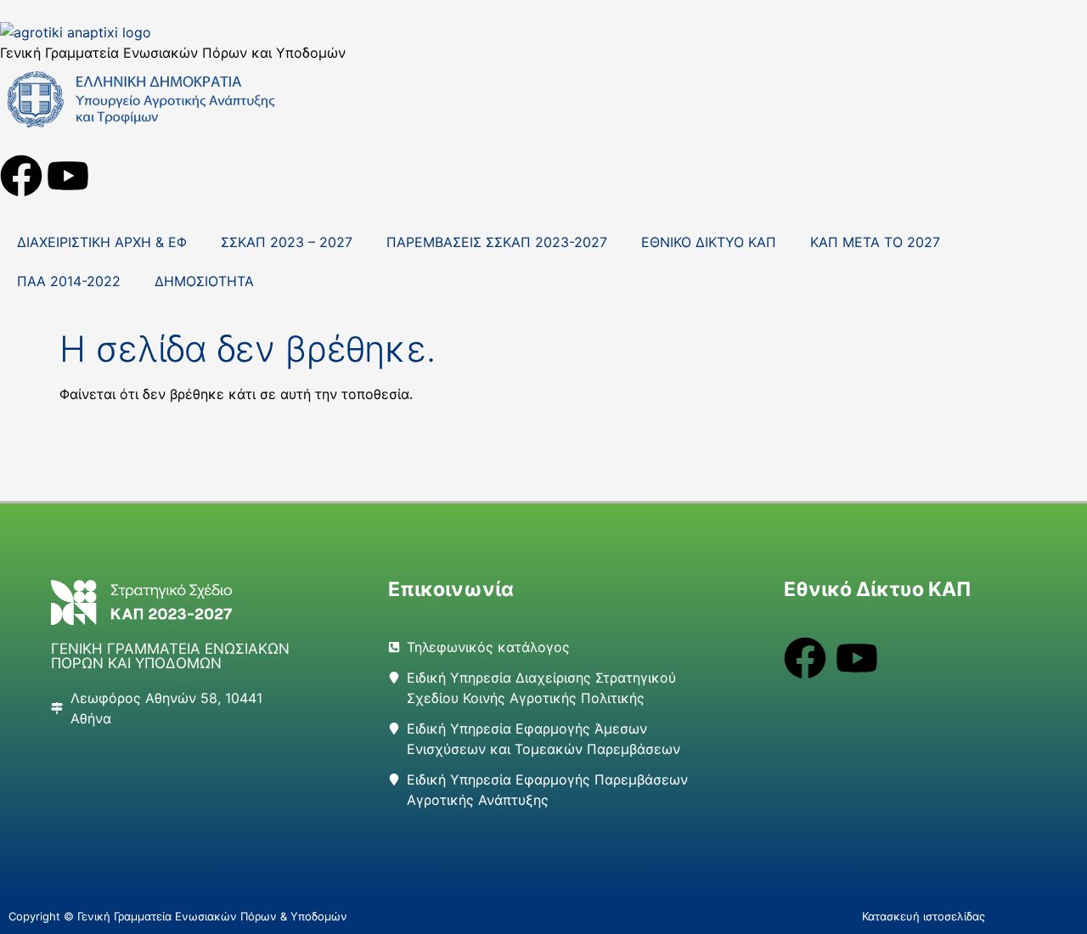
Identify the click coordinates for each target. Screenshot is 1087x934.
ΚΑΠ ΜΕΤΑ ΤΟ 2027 (875, 242)
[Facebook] (21, 176)
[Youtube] (68, 176)
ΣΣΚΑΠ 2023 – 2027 (286, 242)
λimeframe (1016, 916)
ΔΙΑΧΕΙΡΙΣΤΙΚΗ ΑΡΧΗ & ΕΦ (102, 242)
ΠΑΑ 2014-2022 (69, 281)
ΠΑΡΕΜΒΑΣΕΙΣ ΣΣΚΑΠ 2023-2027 (496, 242)
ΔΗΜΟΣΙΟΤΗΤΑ (204, 281)
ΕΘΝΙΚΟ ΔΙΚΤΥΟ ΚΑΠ (708, 242)
